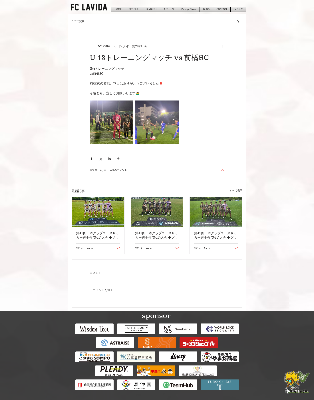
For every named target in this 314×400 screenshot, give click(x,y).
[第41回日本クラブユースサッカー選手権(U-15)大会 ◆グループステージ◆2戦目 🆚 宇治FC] (216, 212)
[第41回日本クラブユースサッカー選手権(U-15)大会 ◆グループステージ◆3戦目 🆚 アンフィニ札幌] (157, 212)
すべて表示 (236, 190)
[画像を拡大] (111, 122)
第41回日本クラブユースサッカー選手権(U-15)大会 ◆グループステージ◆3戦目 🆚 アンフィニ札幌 (157, 235)
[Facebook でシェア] (91, 158)
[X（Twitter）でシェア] (100, 158)
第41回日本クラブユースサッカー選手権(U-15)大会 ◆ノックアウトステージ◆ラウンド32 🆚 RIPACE (97, 235)
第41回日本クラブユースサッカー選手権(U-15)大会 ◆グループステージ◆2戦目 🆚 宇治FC (216, 235)
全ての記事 (78, 21)
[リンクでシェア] (118, 158)
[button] (237, 21)
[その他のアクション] (222, 46)
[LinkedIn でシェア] (109, 158)
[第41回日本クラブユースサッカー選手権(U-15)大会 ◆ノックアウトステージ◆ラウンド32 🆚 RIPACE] (98, 212)
